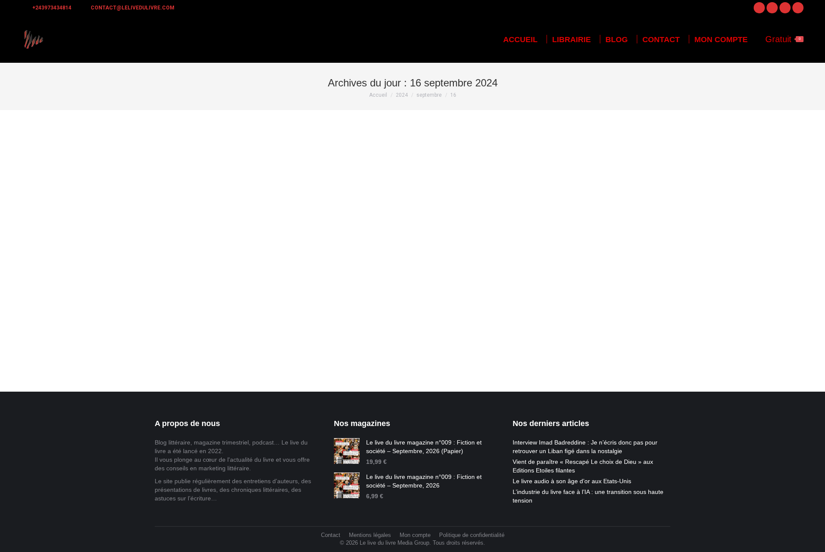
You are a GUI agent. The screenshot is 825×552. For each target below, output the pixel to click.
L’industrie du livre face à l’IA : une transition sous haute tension (588, 496)
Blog (160, 316)
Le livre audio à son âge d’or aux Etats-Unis (572, 481)
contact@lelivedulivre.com (132, 8)
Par (188, 316)
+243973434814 (51, 8)
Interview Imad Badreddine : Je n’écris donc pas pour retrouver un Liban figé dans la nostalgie (585, 446)
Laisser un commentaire (295, 316)
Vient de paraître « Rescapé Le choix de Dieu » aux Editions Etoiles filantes (583, 466)
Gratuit (783, 39)
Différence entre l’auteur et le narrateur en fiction (255, 301)
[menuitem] (520, 39)
